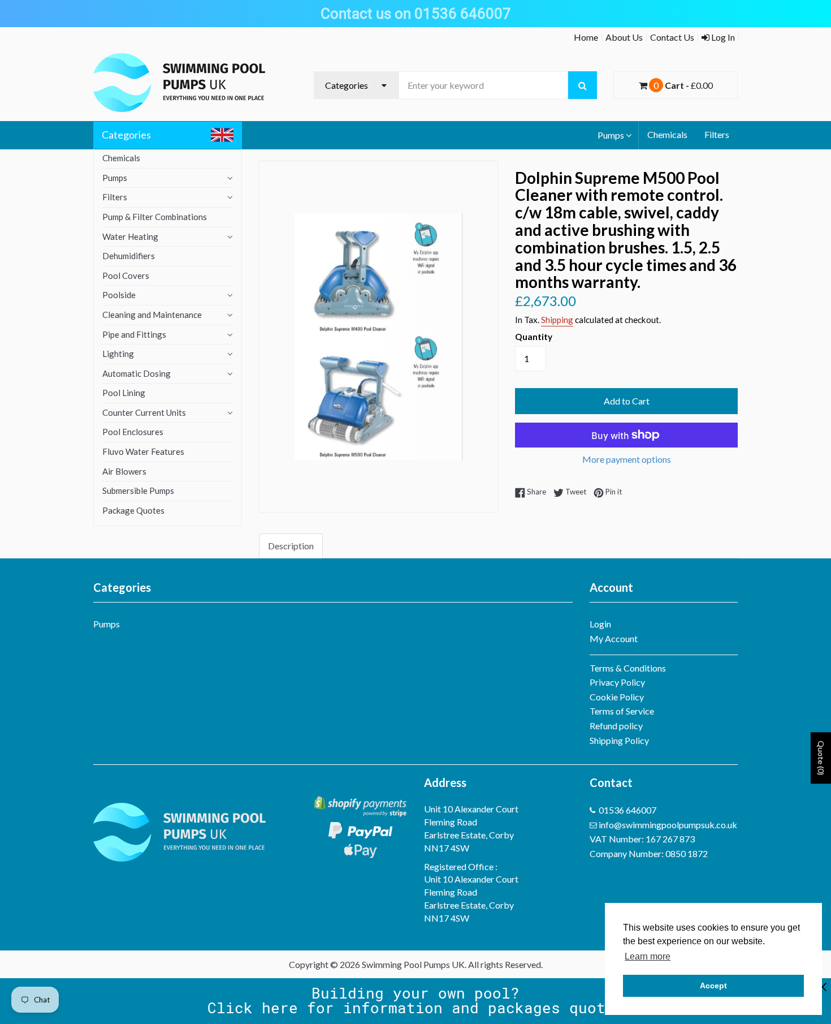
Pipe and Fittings (134, 334)
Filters (716, 134)
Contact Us (672, 37)
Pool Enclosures (132, 432)
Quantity (533, 337)
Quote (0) (821, 758)
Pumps (611, 135)
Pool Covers (125, 275)
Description (291, 545)
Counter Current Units (144, 412)
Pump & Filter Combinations (154, 217)
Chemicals (667, 134)
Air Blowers (124, 471)
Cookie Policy (617, 696)
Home (586, 37)
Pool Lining (123, 393)
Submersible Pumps (138, 490)
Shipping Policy (619, 740)
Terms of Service (622, 710)
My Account (614, 638)
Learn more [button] (647, 956)
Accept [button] (713, 985)
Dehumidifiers (128, 256)
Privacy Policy (617, 682)
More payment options (626, 459)
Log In (722, 37)
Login (600, 623)
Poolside (119, 295)
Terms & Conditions (628, 667)
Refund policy (616, 725)
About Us (624, 37)
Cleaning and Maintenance (152, 314)
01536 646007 (627, 809)
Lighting (118, 353)
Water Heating (130, 236)
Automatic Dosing (136, 373)
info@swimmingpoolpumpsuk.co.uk (668, 824)
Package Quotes (133, 510)
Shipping (557, 320)
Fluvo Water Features (143, 451)
